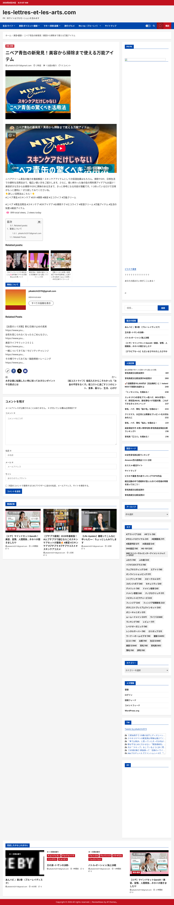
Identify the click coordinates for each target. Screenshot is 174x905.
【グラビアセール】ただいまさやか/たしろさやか (146, 351)
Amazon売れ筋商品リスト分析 (138, 460)
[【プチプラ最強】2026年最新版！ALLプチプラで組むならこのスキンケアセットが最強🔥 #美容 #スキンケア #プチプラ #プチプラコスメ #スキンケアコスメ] (61, 520)
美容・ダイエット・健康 (28, 26)
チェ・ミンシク (105, 855)
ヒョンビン (63, 859)
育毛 (144, 645)
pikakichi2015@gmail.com (20, 65)
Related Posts (19, 237)
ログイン (128, 695)
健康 (159, 636)
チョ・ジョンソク (68, 855)
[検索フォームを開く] (154, 25)
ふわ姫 (144, 560)
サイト (8, 474)
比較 (143, 641)
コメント (10, 413)
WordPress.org (132, 710)
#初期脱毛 (158, 539)
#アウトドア (133, 534)
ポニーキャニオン (135, 612)
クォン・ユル (93, 855)
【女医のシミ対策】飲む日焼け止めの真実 (26, 326)
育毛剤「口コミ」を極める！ (137, 436)
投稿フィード (130, 700)
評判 (141, 650)
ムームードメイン (136, 617)
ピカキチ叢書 (130, 269)
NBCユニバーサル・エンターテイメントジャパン (145, 554)
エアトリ (156, 569)
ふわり (131, 560)
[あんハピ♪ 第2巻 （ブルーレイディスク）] (24, 863)
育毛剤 (156, 645)
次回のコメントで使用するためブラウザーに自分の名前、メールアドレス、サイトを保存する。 (49, 485)
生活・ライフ (8, 26)
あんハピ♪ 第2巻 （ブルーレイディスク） (143, 327)
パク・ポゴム (117, 855)
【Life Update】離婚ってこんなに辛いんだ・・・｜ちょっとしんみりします (98, 539)
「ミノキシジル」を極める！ (137, 392)
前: (30, 381)
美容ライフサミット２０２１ (19, 342)
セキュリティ (153, 584)
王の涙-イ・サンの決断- (135, 332)
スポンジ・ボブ (134, 584)
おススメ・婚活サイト (134, 465)
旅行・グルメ (69, 26)
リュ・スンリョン (95, 859)
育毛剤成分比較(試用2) (135, 495)
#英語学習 (132, 544)
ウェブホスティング (136, 569)
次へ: (92, 383)
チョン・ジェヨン (54, 855)
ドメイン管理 (134, 593)
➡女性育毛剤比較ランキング (137, 455)
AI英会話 (148, 544)
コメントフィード (132, 705)
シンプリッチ (133, 579)
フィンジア (133, 603)
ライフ (156, 617)
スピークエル (152, 579)
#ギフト (150, 534)
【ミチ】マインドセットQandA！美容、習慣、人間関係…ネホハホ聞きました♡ (22, 539)
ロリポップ (155, 631)
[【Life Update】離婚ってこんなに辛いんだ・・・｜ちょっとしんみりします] (99, 520)
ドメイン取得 (151, 588)
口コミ (131, 641)
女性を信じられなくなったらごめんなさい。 (27, 334)
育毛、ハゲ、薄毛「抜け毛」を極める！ (142, 409)
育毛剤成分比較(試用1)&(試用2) (138, 378)
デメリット (132, 588)
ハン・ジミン (52, 859)
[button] (7, 371)
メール (9, 462)
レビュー (148, 622)
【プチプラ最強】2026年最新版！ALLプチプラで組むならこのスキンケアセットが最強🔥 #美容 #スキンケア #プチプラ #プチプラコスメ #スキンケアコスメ (60, 542)
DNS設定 (132, 548)
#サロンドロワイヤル (137, 539)
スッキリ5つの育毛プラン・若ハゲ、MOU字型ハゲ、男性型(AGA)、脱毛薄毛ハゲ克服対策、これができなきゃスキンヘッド (146, 400)
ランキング (132, 622)
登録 (127, 689)
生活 (155, 641)
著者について (15, 228)
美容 (131, 645)
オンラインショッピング (138, 574)
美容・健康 (9, 46)
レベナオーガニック (136, 626)
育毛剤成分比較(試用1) (134, 373)
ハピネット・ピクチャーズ (139, 598)
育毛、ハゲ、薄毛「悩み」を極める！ (141, 423)
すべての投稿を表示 (41, 303)
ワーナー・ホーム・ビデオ (138, 636)
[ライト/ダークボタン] (148, 25)
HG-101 (146, 548)
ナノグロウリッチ (154, 593)
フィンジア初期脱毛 (154, 603)
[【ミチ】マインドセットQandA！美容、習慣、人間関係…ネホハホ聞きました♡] (23, 520)
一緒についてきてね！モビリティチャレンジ (27, 350)
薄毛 (130, 650)
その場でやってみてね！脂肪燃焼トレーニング (28, 358)
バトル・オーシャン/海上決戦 (137, 337)
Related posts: (21, 225)
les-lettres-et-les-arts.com (39, 12)
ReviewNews (97, 902)
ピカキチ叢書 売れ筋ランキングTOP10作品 (143, 476)
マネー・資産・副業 (51, 26)
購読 (167, 26)
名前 (8, 450)
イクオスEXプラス (136, 565)
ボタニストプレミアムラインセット (143, 607)
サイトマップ (110, 26)
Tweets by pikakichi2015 (136, 729)
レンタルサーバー (135, 631)
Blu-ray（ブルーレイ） (89, 26)
